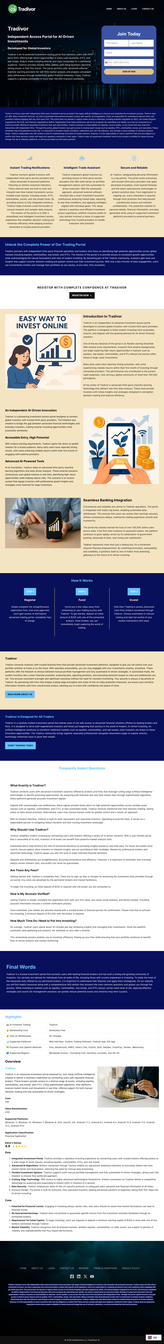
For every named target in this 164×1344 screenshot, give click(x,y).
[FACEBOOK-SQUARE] (72, 1276)
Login (134, 9)
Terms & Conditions (105, 1268)
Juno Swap (68, 1074)
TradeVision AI (94, 1340)
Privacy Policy (131, 1268)
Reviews (83, 1268)
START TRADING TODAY (20, 745)
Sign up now (129, 72)
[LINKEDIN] (78, 1276)
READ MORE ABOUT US (20, 694)
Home (109, 9)
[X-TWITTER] (85, 1276)
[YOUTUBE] (92, 1276)
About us (121, 9)
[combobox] (108, 62)
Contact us (148, 9)
